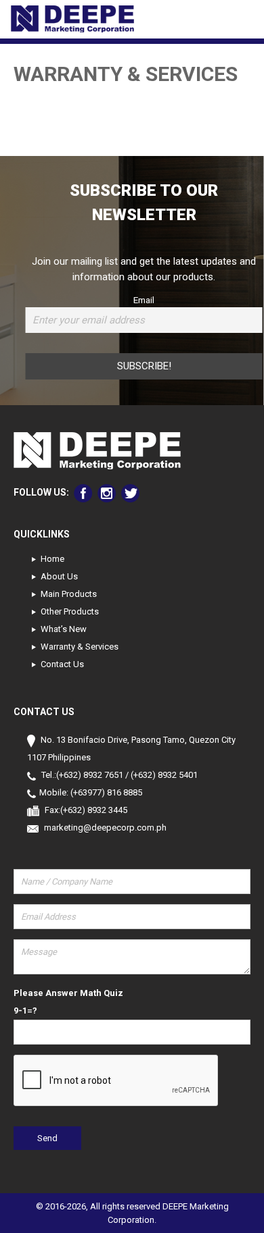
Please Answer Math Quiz (68, 993)
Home (52, 559)
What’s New (64, 629)
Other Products (70, 611)
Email (143, 299)
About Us (59, 576)
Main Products (69, 594)
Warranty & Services (79, 646)
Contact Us (62, 664)
